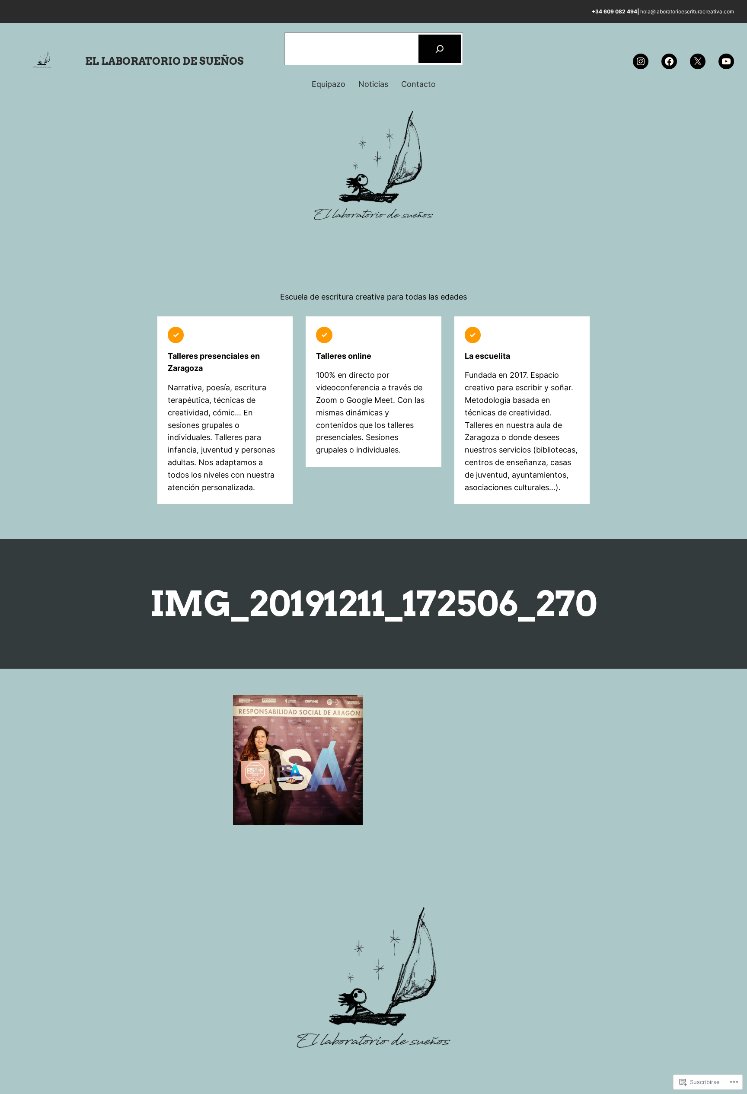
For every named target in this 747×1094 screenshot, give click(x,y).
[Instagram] (640, 61)
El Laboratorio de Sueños (164, 61)
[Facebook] (669, 61)
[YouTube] (726, 61)
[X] (698, 61)
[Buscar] (439, 49)
